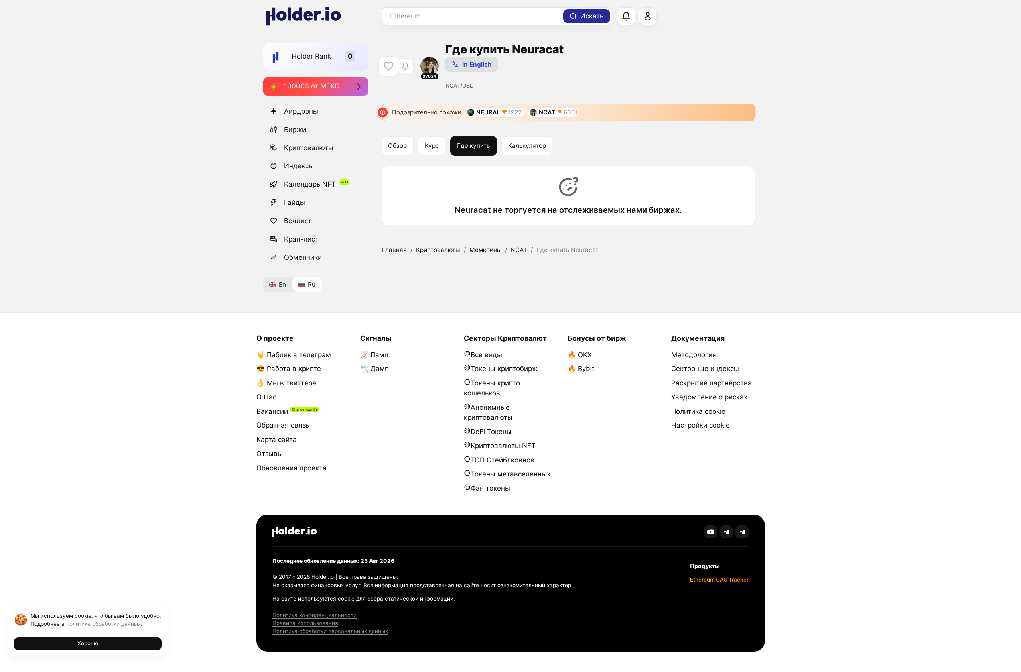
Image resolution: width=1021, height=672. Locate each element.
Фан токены (490, 488)
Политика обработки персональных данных (330, 631)
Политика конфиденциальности (314, 615)
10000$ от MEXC (311, 86)
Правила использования (305, 623)
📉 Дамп (374, 369)
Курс (432, 145)
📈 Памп (374, 355)
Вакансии (272, 411)
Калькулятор (527, 145)
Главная (394, 249)
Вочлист (297, 221)
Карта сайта (276, 440)
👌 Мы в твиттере (286, 383)
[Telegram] (726, 531)
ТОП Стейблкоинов (502, 460)
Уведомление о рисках (709, 397)
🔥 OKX (580, 355)
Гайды (294, 202)
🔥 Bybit (581, 369)
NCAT (518, 249)
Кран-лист (301, 239)
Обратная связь (282, 425)
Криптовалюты (308, 148)
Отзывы (269, 454)
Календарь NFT (310, 184)
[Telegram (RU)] (742, 531)
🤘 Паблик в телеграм (293, 355)
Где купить (473, 145)
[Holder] (294, 532)
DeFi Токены (491, 432)
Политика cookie (698, 411)
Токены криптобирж (504, 369)
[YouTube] (710, 531)
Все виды (486, 355)
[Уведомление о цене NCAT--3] (405, 66)
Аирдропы (301, 111)
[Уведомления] (626, 16)
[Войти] (648, 16)
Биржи (295, 130)
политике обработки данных (103, 624)
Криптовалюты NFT (503, 446)
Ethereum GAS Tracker (719, 579)
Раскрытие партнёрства (711, 383)
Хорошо (87, 643)
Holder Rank (311, 56)
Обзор (397, 145)
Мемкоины (485, 249)
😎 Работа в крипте (288, 369)
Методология (693, 355)
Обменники (303, 257)
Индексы (299, 166)
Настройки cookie (700, 425)
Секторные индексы (705, 369)
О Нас (266, 397)
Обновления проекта (291, 468)
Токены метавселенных (510, 474)
